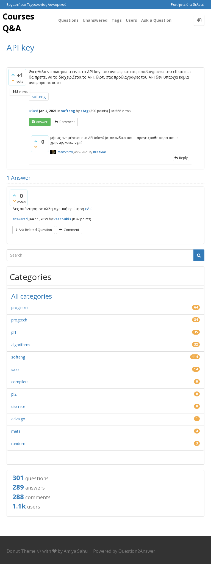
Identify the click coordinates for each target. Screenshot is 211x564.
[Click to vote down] (13, 80)
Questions (68, 20)
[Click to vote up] (13, 75)
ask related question (35, 229)
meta (16, 431)
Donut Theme (21, 551)
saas (15, 369)
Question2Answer (136, 551)
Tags (117, 20)
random (18, 443)
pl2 (13, 394)
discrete (18, 406)
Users (131, 20)
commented (65, 152)
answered (20, 219)
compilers (20, 381)
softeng (39, 96)
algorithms (20, 344)
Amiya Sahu (76, 551)
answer (42, 122)
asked (33, 111)
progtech (19, 320)
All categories (31, 296)
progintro (19, 307)
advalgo (18, 418)
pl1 (13, 332)
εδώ (89, 208)
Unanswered (95, 20)
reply (183, 157)
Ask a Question (156, 20)
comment (67, 122)
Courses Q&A (18, 22)
